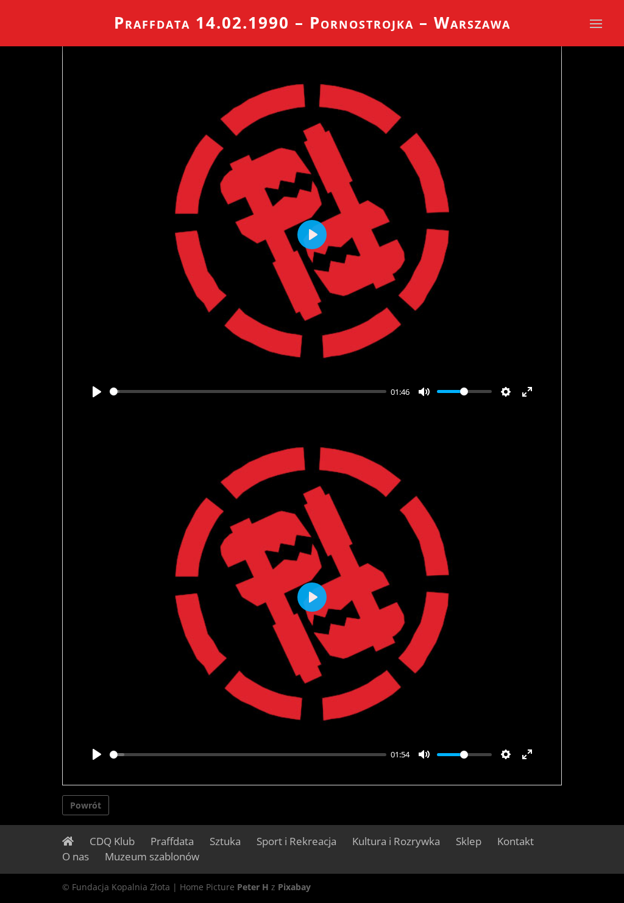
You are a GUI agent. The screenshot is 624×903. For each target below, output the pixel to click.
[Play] (97, 392)
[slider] (248, 391)
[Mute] (424, 392)
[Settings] (506, 392)
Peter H (253, 887)
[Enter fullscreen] (527, 392)
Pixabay (294, 887)
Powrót (85, 805)
